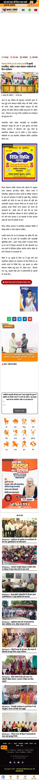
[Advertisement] (19, 34)
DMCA (29, 752)
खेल (35, 743)
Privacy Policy (29, 750)
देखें (10, 778)
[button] (9, 319)
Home (7, 750)
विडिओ (17, 745)
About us (13, 750)
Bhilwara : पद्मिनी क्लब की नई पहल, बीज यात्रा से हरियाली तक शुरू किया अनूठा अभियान (19, 650)
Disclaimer (10, 752)
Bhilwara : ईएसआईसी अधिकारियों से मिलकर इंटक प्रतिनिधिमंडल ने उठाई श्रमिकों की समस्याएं (19, 595)
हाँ (4, 401)
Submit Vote (19, 411)
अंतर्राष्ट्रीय (20, 743)
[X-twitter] (14, 762)
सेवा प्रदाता (34, 778)
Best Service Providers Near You (17, 282)
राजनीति (26, 743)
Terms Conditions (20, 752)
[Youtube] (18, 762)
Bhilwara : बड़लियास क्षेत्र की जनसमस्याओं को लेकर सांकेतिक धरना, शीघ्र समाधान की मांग (18, 623)
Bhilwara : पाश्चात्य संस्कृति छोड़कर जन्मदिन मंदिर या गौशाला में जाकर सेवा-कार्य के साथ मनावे (19, 568)
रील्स (18, 778)
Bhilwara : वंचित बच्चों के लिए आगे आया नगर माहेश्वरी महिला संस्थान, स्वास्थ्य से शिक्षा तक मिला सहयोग (17, 679)
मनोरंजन (31, 743)
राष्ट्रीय (15, 743)
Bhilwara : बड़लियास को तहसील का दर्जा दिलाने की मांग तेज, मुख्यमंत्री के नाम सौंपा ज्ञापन (19, 541)
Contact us (20, 750)
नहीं (4, 405)
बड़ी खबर (5, 743)
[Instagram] (22, 762)
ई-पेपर (21, 745)
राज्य (9, 743)
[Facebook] (10, 762)
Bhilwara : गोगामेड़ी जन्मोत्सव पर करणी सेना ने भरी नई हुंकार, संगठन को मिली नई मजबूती (19, 708)
